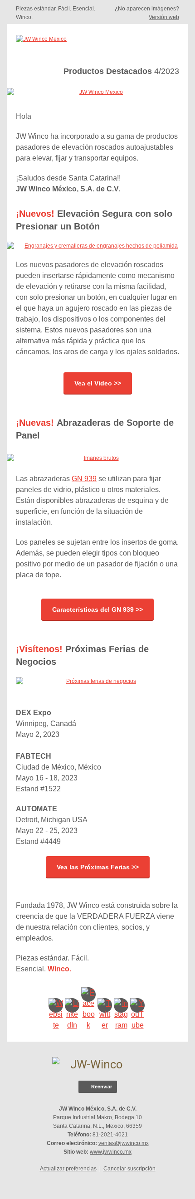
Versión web (164, 17)
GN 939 (84, 479)
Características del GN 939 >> (97, 609)
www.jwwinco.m (109, 1152)
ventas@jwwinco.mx (123, 1143)
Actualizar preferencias (68, 1168)
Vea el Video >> (97, 383)
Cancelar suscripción (129, 1168)
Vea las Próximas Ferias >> (98, 867)
